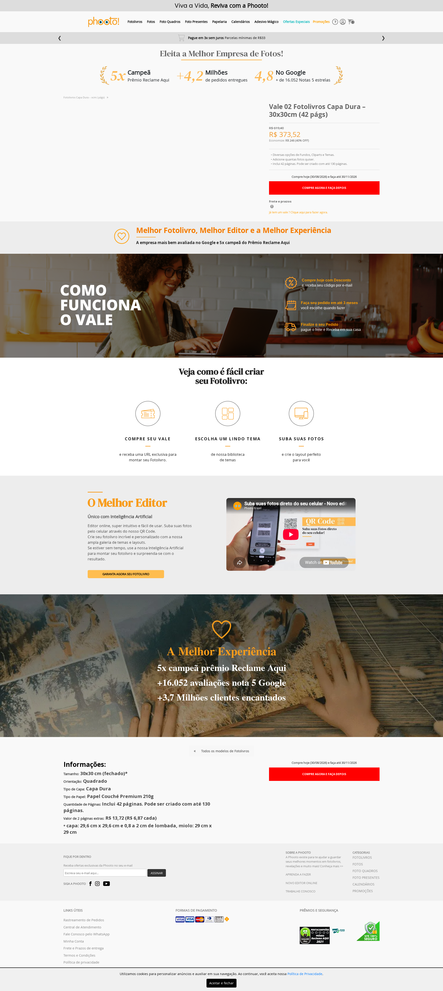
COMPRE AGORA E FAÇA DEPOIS (324, 188)
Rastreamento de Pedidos (83, 920)
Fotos (151, 21)
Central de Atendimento (82, 927)
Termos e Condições (79, 955)
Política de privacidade (81, 962)
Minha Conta (73, 941)
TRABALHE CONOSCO (300, 891)
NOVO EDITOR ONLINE (301, 883)
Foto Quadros (170, 21)
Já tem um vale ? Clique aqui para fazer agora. (298, 212)
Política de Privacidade (304, 974)
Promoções (321, 21)
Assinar (157, 873)
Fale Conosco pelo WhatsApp (86, 934)
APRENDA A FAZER (298, 874)
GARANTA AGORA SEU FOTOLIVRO (125, 574)
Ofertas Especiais (296, 21)
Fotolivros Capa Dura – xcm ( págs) (84, 97)
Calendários (240, 21)
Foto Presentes (196, 21)
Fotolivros (135, 21)
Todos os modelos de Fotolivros (224, 751)
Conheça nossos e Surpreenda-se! (223, 38)
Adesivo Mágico (266, 21)
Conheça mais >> (331, 866)
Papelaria (219, 21)
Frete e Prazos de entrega (83, 948)
